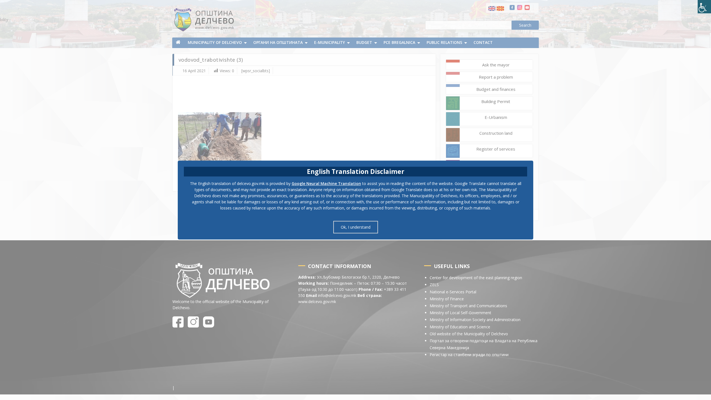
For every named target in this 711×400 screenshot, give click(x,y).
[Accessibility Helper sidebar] (704, 6)
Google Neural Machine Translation (326, 183)
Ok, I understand (355, 227)
